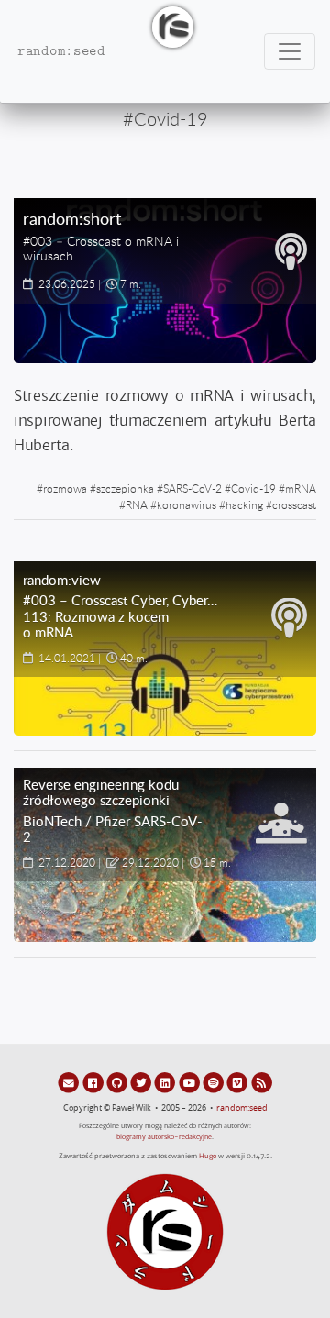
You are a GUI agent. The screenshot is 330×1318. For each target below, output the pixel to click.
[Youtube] (191, 1082)
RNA (137, 504)
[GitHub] (118, 1082)
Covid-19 (253, 488)
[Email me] (70, 1082)
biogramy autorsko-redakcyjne (164, 1137)
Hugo (207, 1156)
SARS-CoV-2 (192, 488)
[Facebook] (93, 1082)
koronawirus (186, 504)
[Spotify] (214, 1082)
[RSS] (261, 1082)
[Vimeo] (238, 1082)
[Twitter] (142, 1082)
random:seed (242, 1107)
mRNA (300, 488)
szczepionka (125, 488)
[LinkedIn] (166, 1082)
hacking (244, 504)
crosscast (294, 504)
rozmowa (65, 488)
